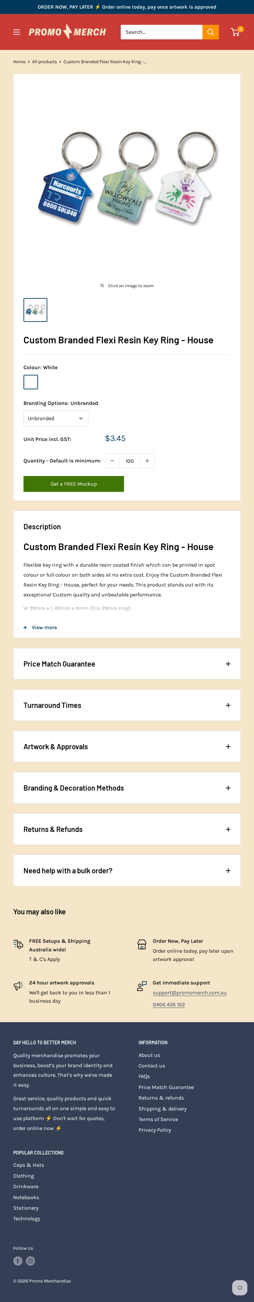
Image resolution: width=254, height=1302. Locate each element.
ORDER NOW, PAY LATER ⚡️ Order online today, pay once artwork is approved (127, 7)
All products (44, 62)
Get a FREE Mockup (74, 484)
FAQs (144, 1076)
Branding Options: (60, 403)
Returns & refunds (161, 1098)
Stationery (25, 1208)
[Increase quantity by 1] (147, 461)
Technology (26, 1218)
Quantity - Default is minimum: (62, 460)
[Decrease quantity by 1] (112, 461)
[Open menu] (16, 32)
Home (19, 62)
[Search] (210, 32)
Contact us (152, 1066)
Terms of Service (158, 1119)
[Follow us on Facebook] (17, 1261)
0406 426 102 (169, 1004)
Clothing (23, 1176)
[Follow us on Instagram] (30, 1261)
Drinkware (25, 1186)
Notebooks (26, 1197)
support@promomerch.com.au (190, 992)
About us (149, 1055)
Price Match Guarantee (166, 1087)
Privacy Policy (155, 1130)
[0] (235, 32)
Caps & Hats (28, 1165)
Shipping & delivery (163, 1109)
